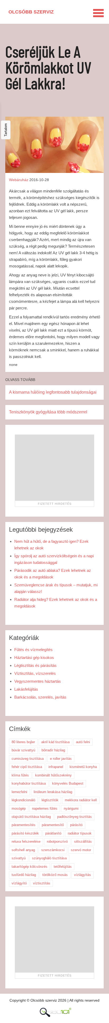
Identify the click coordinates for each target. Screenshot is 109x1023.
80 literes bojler (23, 742)
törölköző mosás (55, 875)
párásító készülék (25, 833)
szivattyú (19, 858)
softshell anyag (23, 850)
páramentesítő (53, 825)
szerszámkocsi (53, 850)
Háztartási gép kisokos (34, 657)
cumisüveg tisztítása (28, 759)
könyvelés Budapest (67, 783)
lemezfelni (19, 792)
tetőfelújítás (63, 867)
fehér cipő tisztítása (27, 767)
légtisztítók (50, 800)
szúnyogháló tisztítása (49, 858)
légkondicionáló (23, 800)
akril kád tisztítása (55, 742)
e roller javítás (61, 759)
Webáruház (18, 180)
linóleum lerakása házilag (53, 792)
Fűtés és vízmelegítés (33, 649)
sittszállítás (83, 841)
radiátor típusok (80, 833)
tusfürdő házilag (24, 875)
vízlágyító (19, 883)
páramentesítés (23, 825)
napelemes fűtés (44, 808)
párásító (76, 825)
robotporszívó (57, 841)
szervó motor (81, 850)
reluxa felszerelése (26, 841)
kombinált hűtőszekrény (53, 775)
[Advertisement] (54, 468)
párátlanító (53, 833)
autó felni (83, 742)
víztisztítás (41, 883)
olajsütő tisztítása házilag (31, 817)
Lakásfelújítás (26, 689)
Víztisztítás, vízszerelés (35, 673)
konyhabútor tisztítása (29, 783)
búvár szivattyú (23, 750)
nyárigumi (71, 808)
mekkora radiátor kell (81, 800)
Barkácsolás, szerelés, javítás (40, 697)
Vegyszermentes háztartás (37, 681)
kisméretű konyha (83, 767)
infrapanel (55, 767)
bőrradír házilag (53, 750)
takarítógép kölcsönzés (29, 867)
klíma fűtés (20, 775)
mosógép (19, 808)
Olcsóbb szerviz (31, 12)
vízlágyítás (82, 875)
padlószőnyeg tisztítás (74, 817)
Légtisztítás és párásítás (35, 665)
